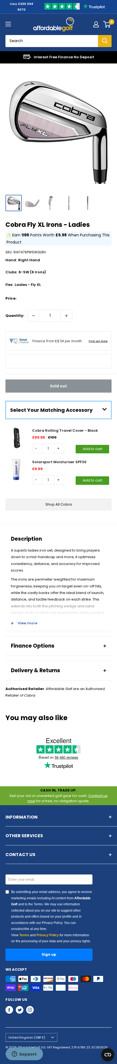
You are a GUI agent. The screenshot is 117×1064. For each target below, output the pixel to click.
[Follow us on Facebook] (9, 1010)
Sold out (58, 386)
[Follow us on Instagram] (30, 1010)
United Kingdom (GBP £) (26, 1037)
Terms (24, 935)
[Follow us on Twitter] (19, 1010)
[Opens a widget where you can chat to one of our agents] (24, 1054)
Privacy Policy (47, 935)
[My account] (96, 24)
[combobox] (51, 41)
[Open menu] (8, 24)
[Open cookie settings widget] (107, 1054)
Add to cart (92, 448)
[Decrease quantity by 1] (33, 315)
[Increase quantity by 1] (66, 315)
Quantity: (14, 315)
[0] (107, 24)
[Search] (105, 41)
